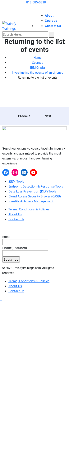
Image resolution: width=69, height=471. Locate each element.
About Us (15, 214)
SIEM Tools (16, 181)
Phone (14, 248)
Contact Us (53, 26)
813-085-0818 (36, 2)
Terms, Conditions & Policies (28, 209)
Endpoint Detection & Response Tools (35, 186)
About (49, 15)
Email (6, 237)
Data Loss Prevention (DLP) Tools (32, 191)
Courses (51, 21)
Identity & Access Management (30, 201)
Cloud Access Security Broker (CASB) (34, 196)
